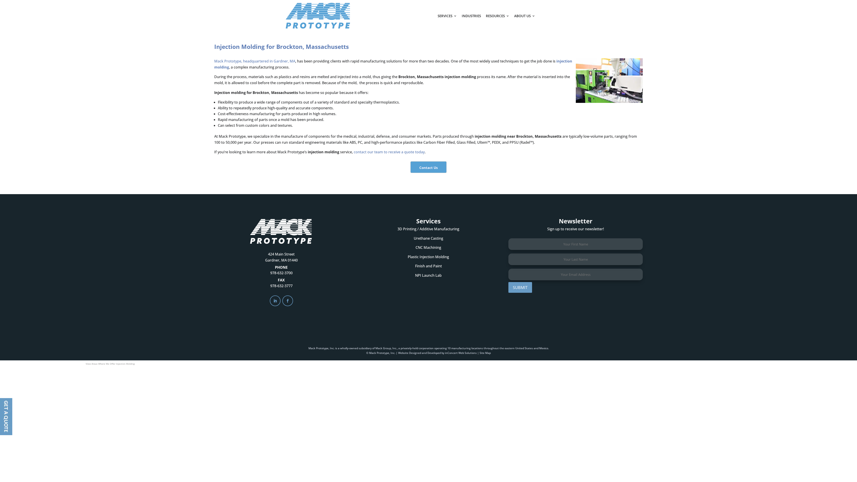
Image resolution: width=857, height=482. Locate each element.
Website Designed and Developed (419, 353)
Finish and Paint (428, 266)
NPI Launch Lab (428, 275)
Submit (520, 287)
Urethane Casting (428, 238)
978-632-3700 (281, 272)
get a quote (559, 13)
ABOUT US (522, 16)
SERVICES (445, 16)
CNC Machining (428, 247)
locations (477, 348)
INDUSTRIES (471, 16)
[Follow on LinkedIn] (275, 300)
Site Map (485, 353)
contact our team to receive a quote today (389, 152)
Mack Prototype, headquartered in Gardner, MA (254, 61)
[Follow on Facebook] (287, 300)
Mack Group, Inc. (386, 348)
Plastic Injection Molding (428, 256)
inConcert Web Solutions (461, 353)
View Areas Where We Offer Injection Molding (110, 363)
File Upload (6, 416)
